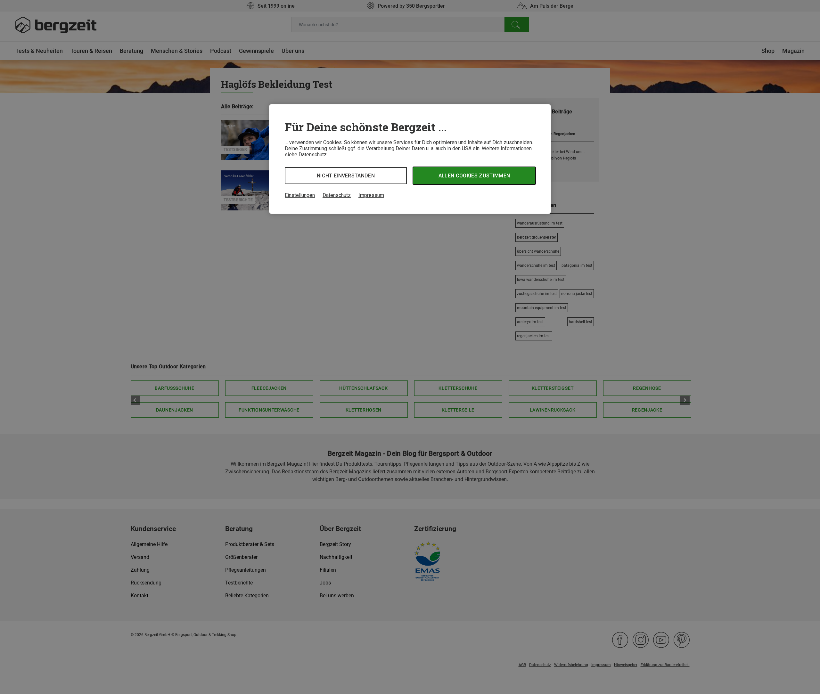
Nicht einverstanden (346, 176)
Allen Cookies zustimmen (474, 176)
